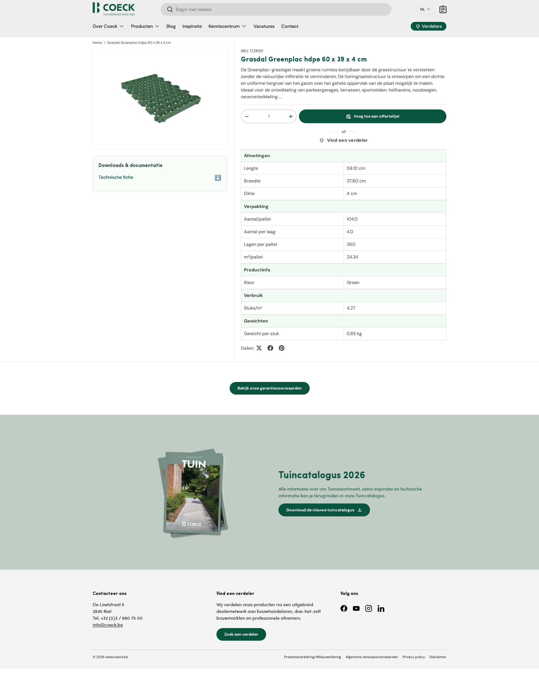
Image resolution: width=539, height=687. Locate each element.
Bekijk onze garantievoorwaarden (269, 388)
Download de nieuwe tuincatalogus (324, 510)
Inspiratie (192, 26)
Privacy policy (414, 657)
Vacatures (264, 26)
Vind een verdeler (343, 140)
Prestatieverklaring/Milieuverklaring (312, 657)
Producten (142, 26)
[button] (425, 9)
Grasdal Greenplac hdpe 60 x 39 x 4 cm (139, 42)
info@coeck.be (108, 625)
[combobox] (276, 9)
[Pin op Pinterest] (281, 348)
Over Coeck (105, 26)
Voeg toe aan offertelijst (372, 116)
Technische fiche (160, 177)
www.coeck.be (117, 657)
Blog (171, 26)
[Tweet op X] (259, 348)
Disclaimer (438, 657)
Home (97, 42)
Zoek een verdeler (241, 634)
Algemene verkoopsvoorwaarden (372, 657)
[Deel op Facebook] (270, 348)
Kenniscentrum (224, 26)
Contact (289, 26)
